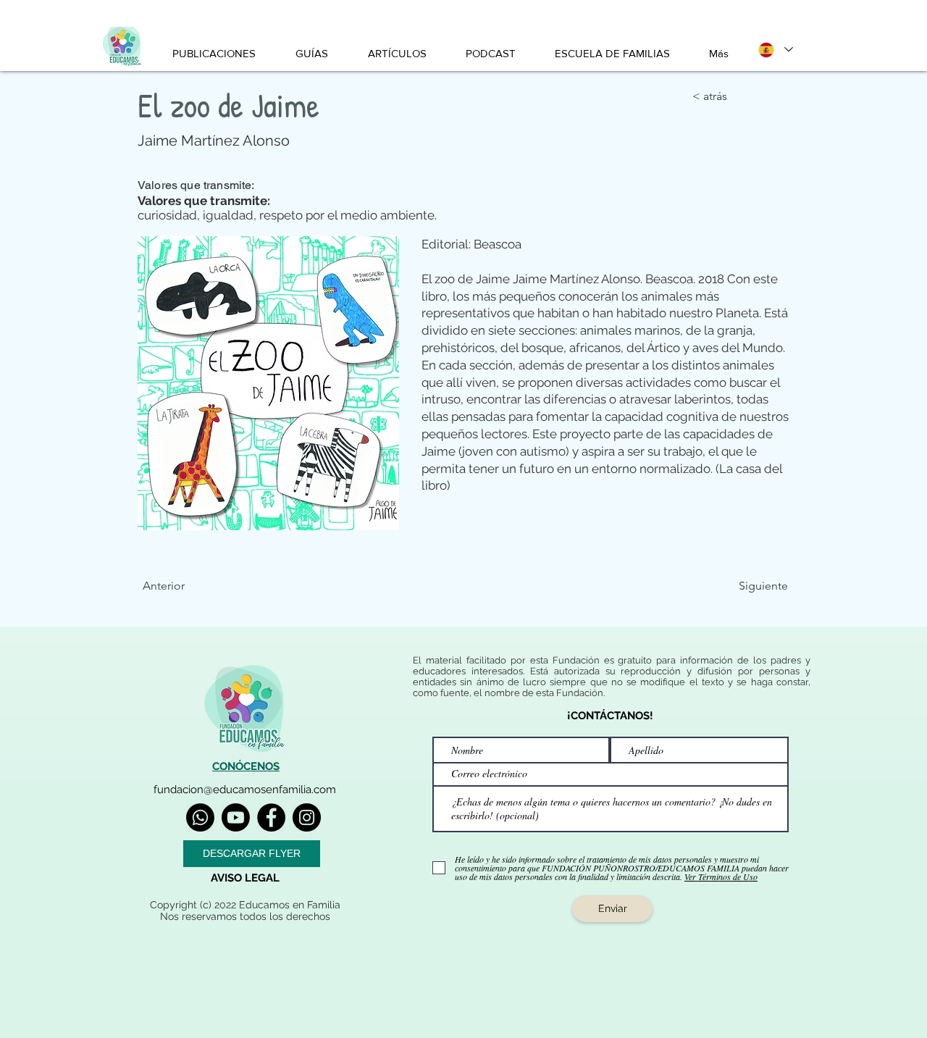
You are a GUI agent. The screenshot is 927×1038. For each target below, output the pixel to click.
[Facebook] (271, 817)
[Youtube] (236, 817)
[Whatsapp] (200, 817)
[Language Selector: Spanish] (775, 49)
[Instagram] (307, 817)
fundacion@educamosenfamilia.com (245, 789)
